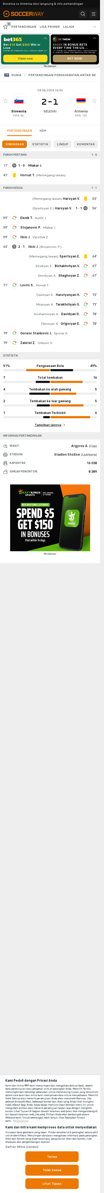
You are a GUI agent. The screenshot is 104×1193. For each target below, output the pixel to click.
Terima (52, 1157)
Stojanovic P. (30, 227)
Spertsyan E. (43, 208)
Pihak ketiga (21, 1120)
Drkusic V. (45, 343)
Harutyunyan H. (68, 295)
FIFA (16, 115)
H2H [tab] (42, 130)
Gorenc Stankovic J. (36, 333)
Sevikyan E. (44, 266)
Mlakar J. (49, 227)
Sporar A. (61, 333)
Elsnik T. (26, 218)
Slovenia (18, 111)
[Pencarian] (83, 14)
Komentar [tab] (86, 144)
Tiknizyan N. (49, 324)
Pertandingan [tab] (19, 130)
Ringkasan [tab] (14, 144)
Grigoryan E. (70, 324)
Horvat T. (42, 285)
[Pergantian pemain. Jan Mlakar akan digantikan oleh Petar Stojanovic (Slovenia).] (14, 227)
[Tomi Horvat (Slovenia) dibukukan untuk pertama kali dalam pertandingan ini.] (14, 175)
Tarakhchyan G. (68, 304)
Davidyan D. (70, 314)
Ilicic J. (25, 237)
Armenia (81, 111)
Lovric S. (27, 285)
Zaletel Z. (27, 343)
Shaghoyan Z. (69, 275)
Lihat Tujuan (51, 1184)
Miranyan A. (45, 304)
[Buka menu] (93, 14)
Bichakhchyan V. (67, 266)
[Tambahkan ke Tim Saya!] (5, 100)
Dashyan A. (45, 295)
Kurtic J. (40, 218)
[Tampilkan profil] (19, 101)
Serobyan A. (47, 275)
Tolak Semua (52, 1170)
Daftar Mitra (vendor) (22, 1147)
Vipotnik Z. (41, 237)
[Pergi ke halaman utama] (27, 14)
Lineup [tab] (62, 144)
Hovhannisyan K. (46, 314)
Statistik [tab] (40, 144)
